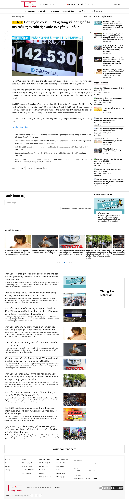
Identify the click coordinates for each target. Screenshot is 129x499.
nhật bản (30, 168)
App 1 (80, 464)
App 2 (93, 464)
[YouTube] (40, 495)
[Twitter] (36, 495)
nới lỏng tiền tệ (41, 168)
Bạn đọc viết (60, 473)
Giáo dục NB (60, 463)
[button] (47, 11)
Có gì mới (82, 11)
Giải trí (41, 473)
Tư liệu (7, 466)
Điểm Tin (56, 11)
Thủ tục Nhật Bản (28, 466)
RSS (7, 495)
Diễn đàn (43, 11)
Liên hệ (7, 470)
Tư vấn (77, 470)
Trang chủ (31, 11)
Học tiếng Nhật (44, 466)
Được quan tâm (101, 83)
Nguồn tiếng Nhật (20, 127)
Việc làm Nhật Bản (28, 470)
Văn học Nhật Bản (45, 463)
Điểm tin (25, 459)
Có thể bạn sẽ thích (103, 195)
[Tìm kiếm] (110, 4)
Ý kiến (58, 470)
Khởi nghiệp (60, 477)
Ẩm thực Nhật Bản (45, 459)
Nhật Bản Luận (97, 11)
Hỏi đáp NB (60, 466)
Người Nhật (43, 470)
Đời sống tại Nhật (28, 463)
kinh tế (22, 168)
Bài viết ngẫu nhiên (103, 16)
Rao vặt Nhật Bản (45, 477)
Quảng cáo (91, 470)
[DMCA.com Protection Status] (111, 488)
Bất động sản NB (62, 459)
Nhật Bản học (69, 11)
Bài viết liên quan (13, 230)
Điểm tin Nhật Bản (18, 16)
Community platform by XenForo (44, 487)
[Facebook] (31, 495)
